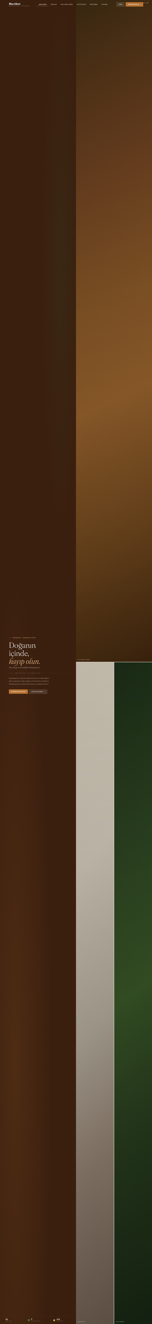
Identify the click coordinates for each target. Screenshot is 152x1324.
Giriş (120, 4)
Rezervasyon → (134, 4)
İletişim (104, 4)
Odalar (54, 4)
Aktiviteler (81, 4)
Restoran (94, 4)
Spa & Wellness (67, 4)
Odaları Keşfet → (38, 691)
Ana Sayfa (43, 4)
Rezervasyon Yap (18, 691)
